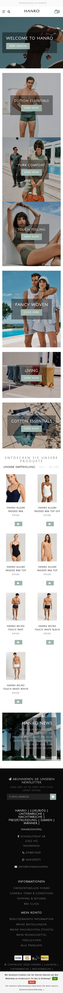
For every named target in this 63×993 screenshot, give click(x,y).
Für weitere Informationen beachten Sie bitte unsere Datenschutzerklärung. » (32, 988)
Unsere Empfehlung (19, 467)
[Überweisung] (18, 957)
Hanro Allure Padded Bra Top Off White (47, 511)
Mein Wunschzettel (31, 934)
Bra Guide (31, 903)
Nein (32, 982)
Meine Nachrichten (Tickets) (31, 929)
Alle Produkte (31, 945)
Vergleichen (31, 940)
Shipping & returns (31, 898)
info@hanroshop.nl (33, 866)
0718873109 (33, 852)
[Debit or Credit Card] (36, 957)
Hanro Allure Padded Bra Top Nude (47, 570)
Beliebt (54, 467)
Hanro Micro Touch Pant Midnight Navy (16, 629)
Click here (31, 312)
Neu (42, 467)
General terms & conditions (31, 893)
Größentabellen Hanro (31, 888)
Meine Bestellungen (31, 924)
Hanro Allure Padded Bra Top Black (16, 570)
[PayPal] (45, 957)
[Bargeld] (27, 957)
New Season (18, 46)
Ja (55, 979)
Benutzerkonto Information (31, 919)
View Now (31, 108)
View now (31, 172)
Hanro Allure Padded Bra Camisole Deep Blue (15, 511)
